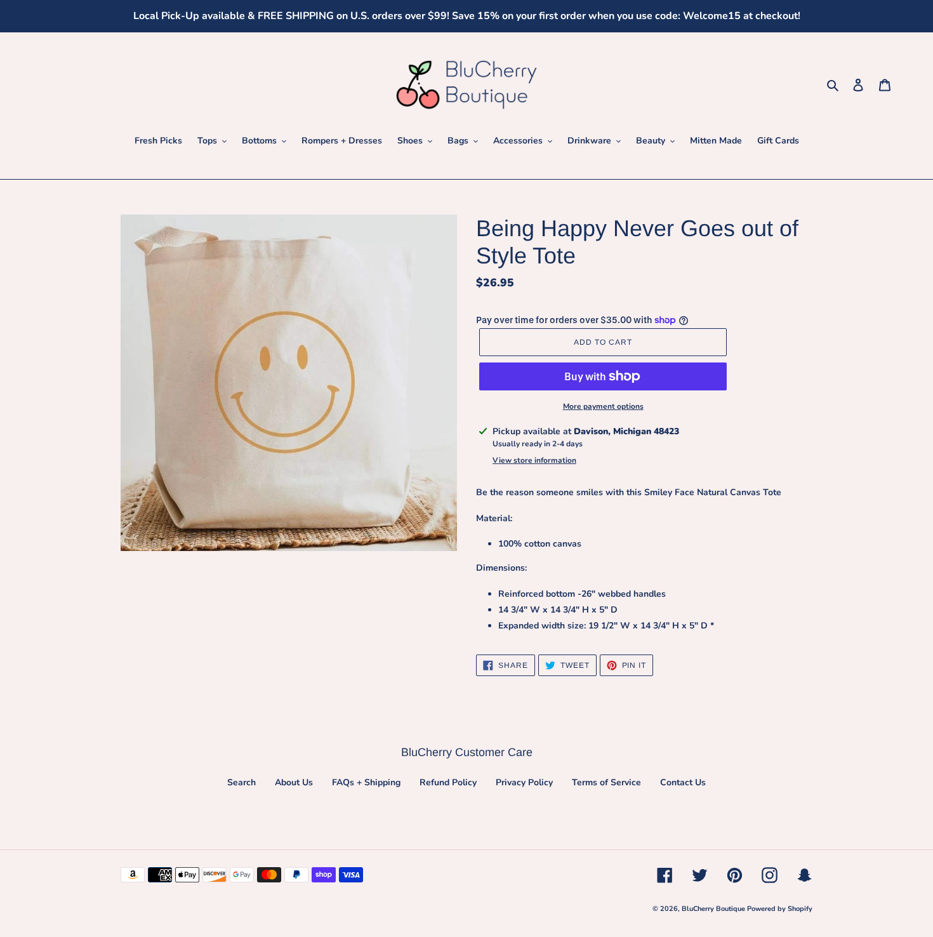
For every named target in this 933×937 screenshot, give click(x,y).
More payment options (603, 406)
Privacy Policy (524, 782)
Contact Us (683, 782)
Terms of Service (606, 782)
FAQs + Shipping (366, 782)
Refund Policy (448, 782)
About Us (294, 782)
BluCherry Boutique (714, 909)
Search (241, 782)
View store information (534, 460)
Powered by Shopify (779, 909)
